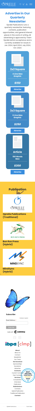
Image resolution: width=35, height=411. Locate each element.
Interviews (17, 382)
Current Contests (17, 373)
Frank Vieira (29, 406)
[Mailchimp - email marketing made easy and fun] (16, 332)
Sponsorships (17, 364)
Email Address (11, 320)
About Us (17, 353)
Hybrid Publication (17, 391)
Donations (17, 366)
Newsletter (17, 357)
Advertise (17, 368)
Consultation (17, 380)
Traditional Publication (17, 393)
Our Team (17, 359)
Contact (17, 355)
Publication (17, 384)
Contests (18, 389)
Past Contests (17, 375)
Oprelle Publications (11, 406)
